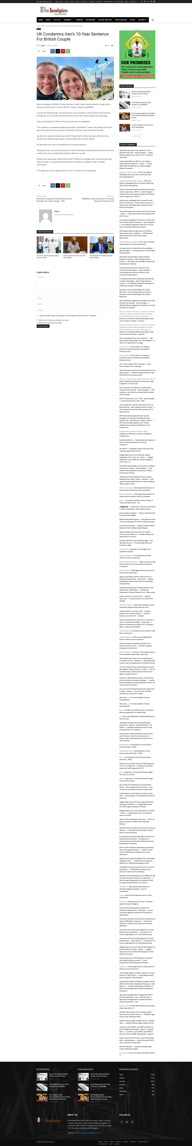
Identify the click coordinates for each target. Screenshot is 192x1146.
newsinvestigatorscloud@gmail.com (87, 1133)
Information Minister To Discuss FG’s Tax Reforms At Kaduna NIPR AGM (135, 923)
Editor (43, 45)
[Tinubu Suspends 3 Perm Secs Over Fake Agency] (75, 244)
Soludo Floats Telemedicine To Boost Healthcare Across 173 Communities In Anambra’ (137, 682)
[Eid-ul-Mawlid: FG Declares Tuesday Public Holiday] (102, 244)
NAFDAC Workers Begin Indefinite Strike (139, 1023)
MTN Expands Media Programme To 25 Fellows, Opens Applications (136, 235)
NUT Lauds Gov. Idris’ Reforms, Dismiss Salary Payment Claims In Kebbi (136, 392)
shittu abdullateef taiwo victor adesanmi (133, 338)
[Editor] (38, 45)
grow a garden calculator (128, 513)
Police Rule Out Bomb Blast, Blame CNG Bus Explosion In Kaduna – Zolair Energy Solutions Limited (135, 259)
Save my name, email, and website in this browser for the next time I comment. (68, 316)
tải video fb (123, 449)
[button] (152, 19)
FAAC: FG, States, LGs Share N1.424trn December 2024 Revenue (137, 821)
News (43, 26)
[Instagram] (145, 1)
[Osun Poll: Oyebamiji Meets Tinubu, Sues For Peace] (49, 244)
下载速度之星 (123, 507)
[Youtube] (154, 1)
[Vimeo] (151, 1)
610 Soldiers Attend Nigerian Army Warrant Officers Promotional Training (135, 470)
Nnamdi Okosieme (125, 1047)
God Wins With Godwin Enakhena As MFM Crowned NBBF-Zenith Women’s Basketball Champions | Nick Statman (137, 984)
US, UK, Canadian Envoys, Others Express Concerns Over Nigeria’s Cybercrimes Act (137, 671)
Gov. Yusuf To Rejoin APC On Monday (132, 364)
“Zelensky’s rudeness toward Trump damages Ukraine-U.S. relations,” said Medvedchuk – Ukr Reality (135, 725)
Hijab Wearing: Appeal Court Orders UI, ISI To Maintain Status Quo (136, 155)
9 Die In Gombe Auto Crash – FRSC (132, 401)
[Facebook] (141, 1)
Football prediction (126, 440)
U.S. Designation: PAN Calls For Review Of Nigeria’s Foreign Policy (135, 433)
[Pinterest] (63, 51)
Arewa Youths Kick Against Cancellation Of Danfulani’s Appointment (136, 912)
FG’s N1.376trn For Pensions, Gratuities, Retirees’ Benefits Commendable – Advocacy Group (134, 349)
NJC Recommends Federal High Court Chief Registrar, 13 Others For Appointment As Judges (137, 340)
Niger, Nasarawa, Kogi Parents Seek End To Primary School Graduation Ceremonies (137, 564)
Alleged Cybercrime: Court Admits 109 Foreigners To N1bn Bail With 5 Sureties (136, 951)
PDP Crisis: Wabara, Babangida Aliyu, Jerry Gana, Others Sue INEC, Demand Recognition (135, 174)
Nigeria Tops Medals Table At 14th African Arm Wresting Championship (136, 581)
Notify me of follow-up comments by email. (54, 320)
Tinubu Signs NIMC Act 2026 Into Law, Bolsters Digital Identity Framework (135, 166)
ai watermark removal (127, 526)
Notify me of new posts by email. (50, 323)
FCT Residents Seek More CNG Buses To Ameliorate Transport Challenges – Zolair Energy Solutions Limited (136, 281)
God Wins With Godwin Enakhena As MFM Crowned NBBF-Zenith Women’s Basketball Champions (136, 988)
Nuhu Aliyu (123, 697)
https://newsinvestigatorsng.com (64, 214)
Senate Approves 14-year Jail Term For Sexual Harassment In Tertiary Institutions (137, 442)
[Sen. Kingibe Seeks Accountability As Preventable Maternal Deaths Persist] (124, 116)
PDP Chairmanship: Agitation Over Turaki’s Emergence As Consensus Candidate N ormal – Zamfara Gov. (135, 425)
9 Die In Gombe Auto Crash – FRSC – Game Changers (137, 399)
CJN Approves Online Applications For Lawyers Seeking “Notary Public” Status (136, 481)
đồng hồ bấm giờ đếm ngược (129, 519)
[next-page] (41, 263)
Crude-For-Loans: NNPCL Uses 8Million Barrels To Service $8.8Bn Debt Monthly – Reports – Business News (136, 1029)
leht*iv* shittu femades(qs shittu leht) (132, 819)
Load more (136, 136)
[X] (148, 1)
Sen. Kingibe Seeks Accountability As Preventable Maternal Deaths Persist (143, 115)
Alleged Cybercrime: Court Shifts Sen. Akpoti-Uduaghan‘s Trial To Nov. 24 (136, 459)
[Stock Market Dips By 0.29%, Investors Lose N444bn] (124, 105)
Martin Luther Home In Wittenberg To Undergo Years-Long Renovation (135, 852)
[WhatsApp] (68, 51)
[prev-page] (38, 263)
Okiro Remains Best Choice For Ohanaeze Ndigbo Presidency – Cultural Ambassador (134, 889)
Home (39, 26)
